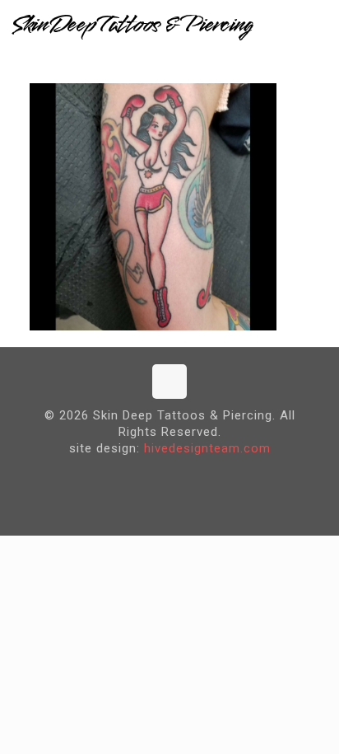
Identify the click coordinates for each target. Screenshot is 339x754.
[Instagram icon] (182, 475)
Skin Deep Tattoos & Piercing (131, 25)
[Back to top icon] (169, 381)
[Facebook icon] (156, 475)
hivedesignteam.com (207, 448)
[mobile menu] (317, 25)
